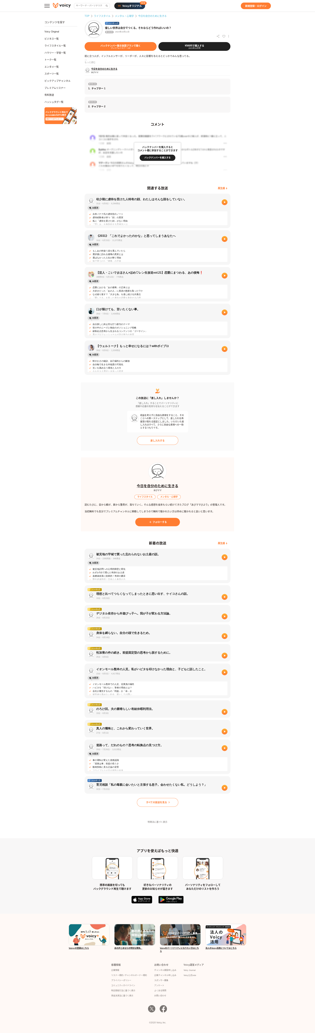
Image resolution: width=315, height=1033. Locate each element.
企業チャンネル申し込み (165, 975)
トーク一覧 (50, 59)
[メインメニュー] (47, 6)
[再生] (225, 202)
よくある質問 (160, 990)
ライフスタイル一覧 (55, 45)
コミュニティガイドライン (123, 985)
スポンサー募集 (161, 980)
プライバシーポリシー (121, 980)
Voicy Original (51, 31)
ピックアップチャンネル (57, 80)
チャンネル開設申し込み (165, 970)
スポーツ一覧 (51, 73)
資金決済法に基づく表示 (122, 996)
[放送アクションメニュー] (228, 36)
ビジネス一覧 (51, 38)
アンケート (159, 985)
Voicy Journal (189, 970)
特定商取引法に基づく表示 (123, 990)
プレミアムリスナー (55, 88)
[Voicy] (62, 6)
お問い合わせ (160, 996)
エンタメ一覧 (51, 66)
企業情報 (115, 970)
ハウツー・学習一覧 (55, 52)
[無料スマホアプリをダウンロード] (60, 115)
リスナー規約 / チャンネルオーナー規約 (129, 975)
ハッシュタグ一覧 (53, 102)
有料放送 (49, 94)
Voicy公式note (190, 975)
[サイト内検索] (106, 5)
